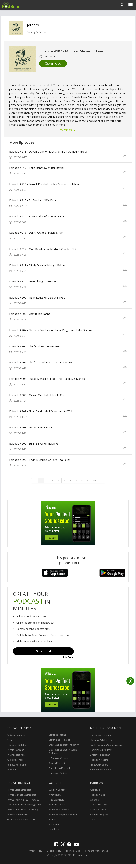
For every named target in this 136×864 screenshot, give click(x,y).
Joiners (33, 25)
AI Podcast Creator (58, 758)
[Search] (122, 5)
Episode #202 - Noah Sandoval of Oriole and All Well (40, 411)
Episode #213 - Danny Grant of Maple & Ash (36, 232)
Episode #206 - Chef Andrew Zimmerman (34, 346)
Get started (43, 651)
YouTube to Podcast (59, 768)
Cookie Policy (54, 850)
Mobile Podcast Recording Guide (24, 804)
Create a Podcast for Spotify (64, 744)
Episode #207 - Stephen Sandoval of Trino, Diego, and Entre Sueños (50, 330)
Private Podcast (15, 749)
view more (66, 130)
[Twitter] (64, 845)
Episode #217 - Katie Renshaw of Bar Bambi (36, 167)
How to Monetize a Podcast (21, 794)
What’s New (55, 794)
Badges (53, 819)
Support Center (57, 789)
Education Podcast (58, 773)
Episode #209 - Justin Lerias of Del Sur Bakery (37, 297)
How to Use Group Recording (22, 809)
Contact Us (96, 819)
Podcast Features (16, 735)
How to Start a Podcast (19, 789)
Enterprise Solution (17, 744)
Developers (55, 829)
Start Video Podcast (59, 739)
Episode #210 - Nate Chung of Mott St (32, 281)
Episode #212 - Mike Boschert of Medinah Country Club (43, 248)
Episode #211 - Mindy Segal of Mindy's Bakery (37, 265)
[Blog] (70, 845)
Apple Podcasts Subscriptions (106, 744)
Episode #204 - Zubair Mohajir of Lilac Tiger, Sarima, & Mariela (47, 378)
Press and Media (99, 804)
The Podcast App (16, 754)
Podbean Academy (59, 809)
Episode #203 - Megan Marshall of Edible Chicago (39, 394)
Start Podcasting (57, 734)
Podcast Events (57, 804)
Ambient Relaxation (100, 769)
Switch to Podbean (100, 754)
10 (94, 480)
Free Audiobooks (99, 764)
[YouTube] (77, 845)
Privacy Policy (35, 850)
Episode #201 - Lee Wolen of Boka (30, 427)
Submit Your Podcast (101, 749)
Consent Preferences (96, 850)
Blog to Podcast (57, 763)
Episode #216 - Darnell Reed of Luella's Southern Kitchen (44, 184)
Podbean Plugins (99, 759)
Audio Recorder (15, 759)
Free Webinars (56, 799)
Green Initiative (98, 809)
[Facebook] (57, 845)
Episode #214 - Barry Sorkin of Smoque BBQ (36, 216)
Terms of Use (73, 850)
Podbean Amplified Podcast (63, 814)
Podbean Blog (97, 794)
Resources (54, 824)
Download (53, 63)
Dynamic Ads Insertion (102, 740)
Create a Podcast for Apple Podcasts (63, 751)
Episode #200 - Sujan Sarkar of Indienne (33, 443)
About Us (95, 789)
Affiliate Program (99, 814)
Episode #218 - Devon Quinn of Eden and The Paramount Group (48, 151)
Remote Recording (16, 764)
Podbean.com (80, 855)
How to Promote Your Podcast (23, 799)
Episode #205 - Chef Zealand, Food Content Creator (41, 362)
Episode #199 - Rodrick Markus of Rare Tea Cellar (39, 459)
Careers (94, 799)
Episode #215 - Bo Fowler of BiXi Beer (32, 200)
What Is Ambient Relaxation (21, 819)
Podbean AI (13, 769)
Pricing (10, 740)
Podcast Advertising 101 (19, 814)
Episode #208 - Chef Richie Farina (29, 313)
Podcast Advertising (100, 735)
